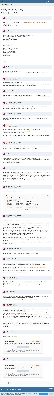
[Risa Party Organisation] (2, 1)
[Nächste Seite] (16, 13)
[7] (6, 206)
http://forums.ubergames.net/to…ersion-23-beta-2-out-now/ (35, 223)
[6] (6, 204)
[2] (6, 199)
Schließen (51, 393)
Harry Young (8, 19)
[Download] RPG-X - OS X (12, 258)
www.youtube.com (36, 341)
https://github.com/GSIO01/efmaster (11, 299)
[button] (52, 1)
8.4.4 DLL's (8, 17)
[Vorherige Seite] (2, 13)
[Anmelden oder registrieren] (49, 1)
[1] (6, 197)
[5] (6, 203)
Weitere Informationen (43, 393)
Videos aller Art (9, 331)
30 (14, 12)
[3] (6, 200)
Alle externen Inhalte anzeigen (23, 347)
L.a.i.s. (7, 30)
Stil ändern (50, 388)
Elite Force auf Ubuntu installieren (13, 66)
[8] (6, 207)
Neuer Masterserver (10, 277)
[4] (6, 202)
